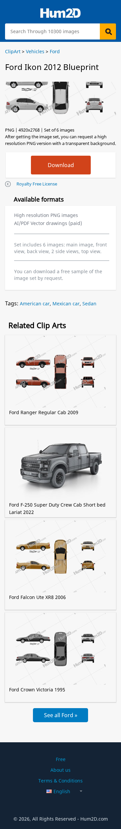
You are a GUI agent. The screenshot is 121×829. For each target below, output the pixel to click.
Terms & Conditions (60, 780)
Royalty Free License (36, 184)
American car (35, 303)
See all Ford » (60, 715)
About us (60, 770)
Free (61, 759)
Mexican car (66, 303)
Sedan (89, 303)
